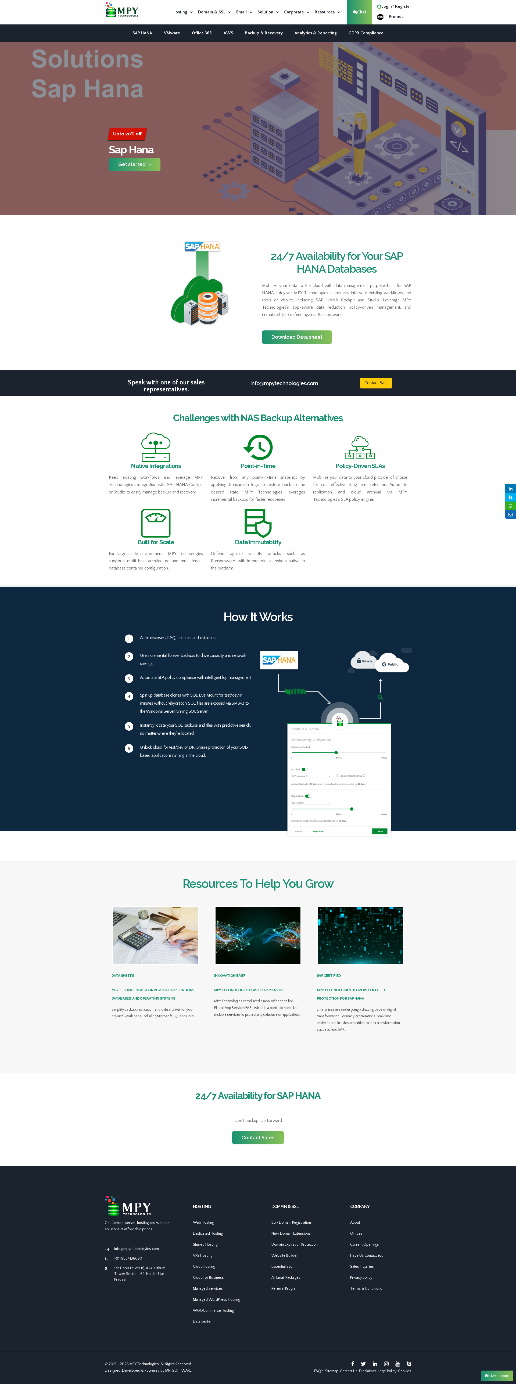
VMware (172, 33)
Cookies (404, 1371)
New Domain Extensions (291, 1233)
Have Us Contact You (367, 1255)
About (355, 1222)
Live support (499, 1376)
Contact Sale (376, 382)
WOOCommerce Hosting (213, 1311)
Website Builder (284, 1255)
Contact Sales (258, 1137)
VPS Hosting (202, 1255)
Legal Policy (387, 1371)
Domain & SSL (211, 12)
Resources (325, 12)
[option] (258, 149)
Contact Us (348, 1371)
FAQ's (319, 1371)
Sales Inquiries (362, 1266)
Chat (361, 12)
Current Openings (364, 1244)
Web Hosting (203, 1222)
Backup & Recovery (264, 33)
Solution (265, 12)
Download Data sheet (296, 337)
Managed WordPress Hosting (216, 1300)
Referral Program (285, 1288)
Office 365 (202, 33)
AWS (228, 33)
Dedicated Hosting (208, 1233)
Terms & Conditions (366, 1288)
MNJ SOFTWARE (178, 1370)
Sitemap (331, 1371)
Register (403, 6)
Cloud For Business (208, 1277)
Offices (356, 1233)
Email (241, 12)
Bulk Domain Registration (291, 1222)
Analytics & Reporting (316, 33)
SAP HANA (142, 33)
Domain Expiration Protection (294, 1244)
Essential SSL (281, 1266)
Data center (202, 1322)
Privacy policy (361, 1277)
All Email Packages (285, 1277)
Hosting (180, 12)
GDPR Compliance (366, 33)
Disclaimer (367, 1371)
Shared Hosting (205, 1244)
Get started (132, 164)
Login (386, 6)
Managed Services (208, 1288)
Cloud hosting (204, 1266)
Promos (396, 16)
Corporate (294, 12)
